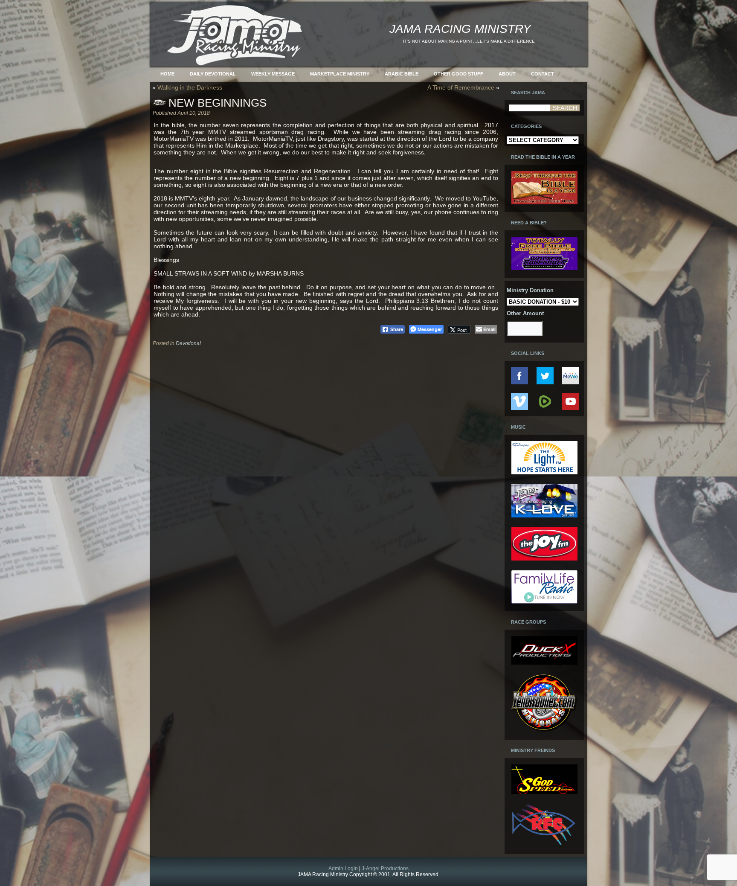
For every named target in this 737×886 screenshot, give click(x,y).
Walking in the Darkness (189, 87)
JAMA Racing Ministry (460, 28)
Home (167, 73)
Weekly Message (273, 73)
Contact (542, 73)
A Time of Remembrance (460, 87)
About (507, 73)
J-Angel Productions (385, 868)
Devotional (188, 343)
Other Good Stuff (458, 73)
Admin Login (343, 868)
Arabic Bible (401, 73)
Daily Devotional (213, 73)
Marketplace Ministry (339, 73)
